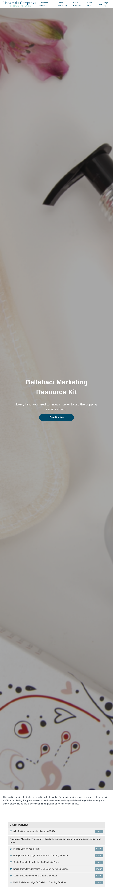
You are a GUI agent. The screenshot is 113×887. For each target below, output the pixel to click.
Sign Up (106, 4)
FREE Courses (77, 4)
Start (99, 831)
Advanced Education (43, 4)
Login (100, 4)
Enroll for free (56, 417)
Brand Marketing (62, 4)
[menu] (73, 4)
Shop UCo (89, 4)
